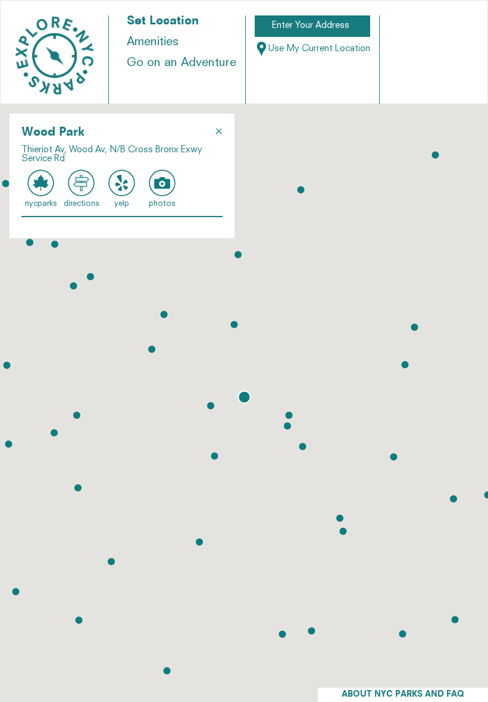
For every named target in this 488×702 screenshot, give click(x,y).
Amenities (153, 42)
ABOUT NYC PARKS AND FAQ (403, 694)
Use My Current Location (319, 49)
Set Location (163, 21)
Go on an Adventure (181, 63)
